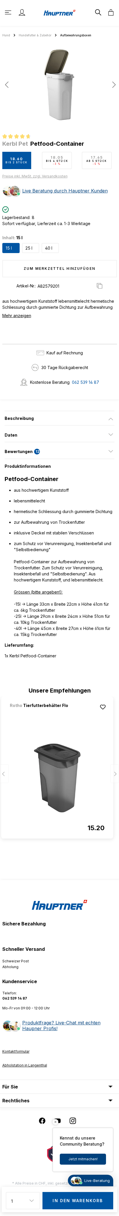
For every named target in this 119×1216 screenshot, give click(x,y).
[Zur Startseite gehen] (59, 12)
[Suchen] (97, 12)
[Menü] (8, 12)
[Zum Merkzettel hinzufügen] (103, 707)
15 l (9, 248)
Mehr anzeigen (16, 315)
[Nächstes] (112, 84)
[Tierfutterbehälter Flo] (40, 713)
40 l (48, 248)
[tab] (59, 418)
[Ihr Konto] (22, 12)
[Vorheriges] (6, 84)
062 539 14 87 (85, 382)
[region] (59, 86)
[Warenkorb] (109, 12)
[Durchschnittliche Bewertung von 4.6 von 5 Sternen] (19, 137)
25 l (28, 248)
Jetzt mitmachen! (83, 1159)
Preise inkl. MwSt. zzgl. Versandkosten (35, 176)
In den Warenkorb (78, 1200)
